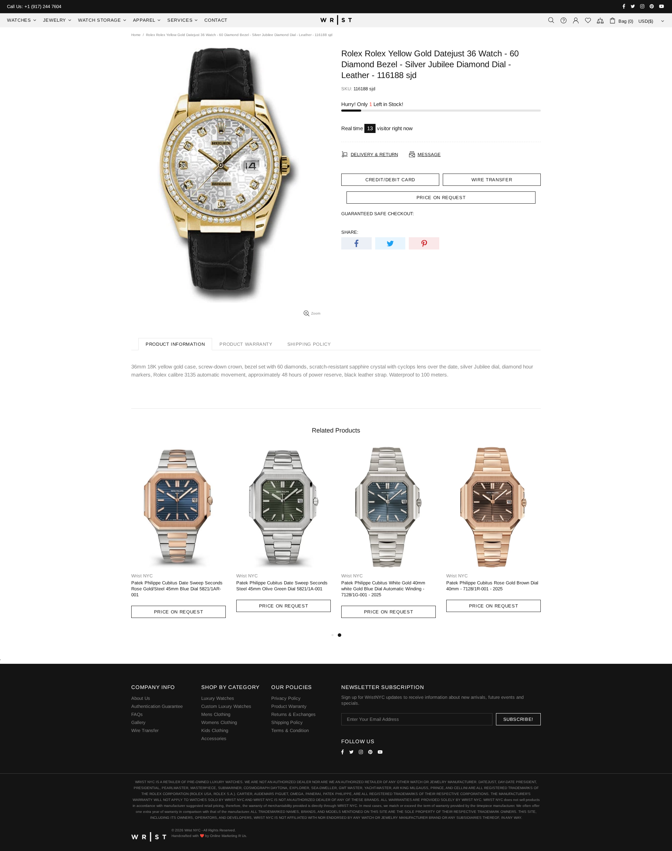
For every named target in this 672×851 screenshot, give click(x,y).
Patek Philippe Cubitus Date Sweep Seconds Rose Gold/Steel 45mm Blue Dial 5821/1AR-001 (177, 588)
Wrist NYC (336, 20)
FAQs (137, 714)
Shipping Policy (287, 722)
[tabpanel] (388, 539)
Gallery (138, 722)
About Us (140, 698)
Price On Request (178, 611)
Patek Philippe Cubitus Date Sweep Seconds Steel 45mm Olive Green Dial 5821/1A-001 (282, 585)
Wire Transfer (491, 179)
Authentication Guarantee (157, 706)
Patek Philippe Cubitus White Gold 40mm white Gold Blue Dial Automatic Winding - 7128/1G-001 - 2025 (383, 588)
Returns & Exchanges (293, 714)
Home (136, 35)
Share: (349, 232)
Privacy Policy (286, 698)
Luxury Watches (217, 698)
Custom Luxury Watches (226, 706)
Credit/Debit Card (390, 179)
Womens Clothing (219, 722)
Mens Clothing (215, 714)
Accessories (213, 738)
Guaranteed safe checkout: (377, 213)
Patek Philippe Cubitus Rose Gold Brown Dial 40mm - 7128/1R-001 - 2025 (492, 585)
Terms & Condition (290, 730)
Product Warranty (289, 706)
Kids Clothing (214, 730)
